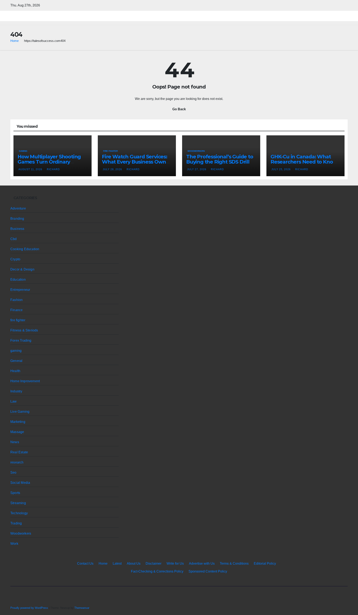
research (17, 462)
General (16, 361)
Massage (17, 432)
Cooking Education (24, 249)
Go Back (179, 109)
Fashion (16, 300)
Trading (16, 523)
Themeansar (81, 607)
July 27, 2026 (197, 169)
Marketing (17, 421)
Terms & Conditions (234, 563)
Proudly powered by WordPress (29, 607)
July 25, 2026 (281, 169)
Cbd (13, 239)
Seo (13, 472)
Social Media (20, 482)
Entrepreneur (20, 289)
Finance (16, 310)
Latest (117, 563)
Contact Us (85, 563)
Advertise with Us (202, 563)
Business (17, 228)
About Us (133, 563)
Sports (15, 493)
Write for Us (175, 563)
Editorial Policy (265, 563)
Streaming (18, 503)
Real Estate (19, 452)
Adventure (18, 208)
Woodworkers (196, 151)
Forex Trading (20, 340)
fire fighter (110, 151)
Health (15, 371)
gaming (23, 151)
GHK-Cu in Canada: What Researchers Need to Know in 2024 (304, 162)
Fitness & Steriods (24, 330)
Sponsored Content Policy (208, 571)
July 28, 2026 (113, 169)
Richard (53, 169)
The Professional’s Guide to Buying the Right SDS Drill (219, 159)
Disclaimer (153, 563)
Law (13, 401)
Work (14, 543)
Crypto (15, 259)
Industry (16, 391)
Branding (17, 218)
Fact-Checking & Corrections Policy (157, 571)
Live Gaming (19, 411)
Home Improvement (25, 381)
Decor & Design (22, 269)
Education (18, 279)
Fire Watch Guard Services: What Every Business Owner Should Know (136, 162)
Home (14, 40)
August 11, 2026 (30, 169)
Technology (19, 513)
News (14, 442)
